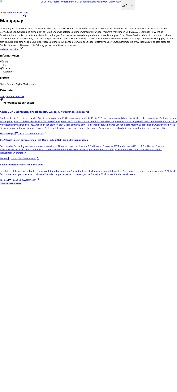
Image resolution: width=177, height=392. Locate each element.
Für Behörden (83, 1)
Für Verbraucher (48, 1)
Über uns (108, 1)
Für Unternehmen (66, 1)
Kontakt (117, 1)
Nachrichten (96, 1)
